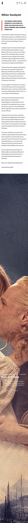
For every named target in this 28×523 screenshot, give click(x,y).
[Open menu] (25, 3)
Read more (8, 390)
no (19, 2)
